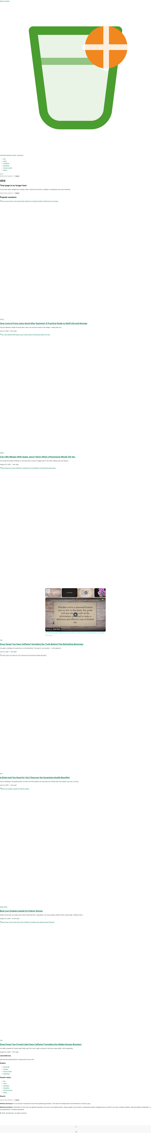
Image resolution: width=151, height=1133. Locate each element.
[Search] (0, 174)
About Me (6, 1067)
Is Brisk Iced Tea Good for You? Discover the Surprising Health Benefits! (35, 777)
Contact (5, 1069)
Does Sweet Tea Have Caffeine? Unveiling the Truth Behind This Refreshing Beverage (41, 644)
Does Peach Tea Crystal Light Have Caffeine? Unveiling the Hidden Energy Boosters (40, 1044)
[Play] (86, 592)
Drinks (5, 170)
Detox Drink (3, 907)
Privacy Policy (7, 1071)
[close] (76, 1126)
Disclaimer (6, 1074)
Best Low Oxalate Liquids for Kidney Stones (21, 911)
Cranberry (6, 163)
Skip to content (5, 1)
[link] (47, 600)
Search (17, 176)
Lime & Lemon (7, 168)
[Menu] (2, 174)
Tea (4, 159)
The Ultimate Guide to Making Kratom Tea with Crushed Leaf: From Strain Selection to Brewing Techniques (75, 600)
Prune (2, 319)
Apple (2, 452)
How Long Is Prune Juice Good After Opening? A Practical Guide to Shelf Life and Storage (43, 323)
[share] (102, 599)
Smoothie (6, 165)
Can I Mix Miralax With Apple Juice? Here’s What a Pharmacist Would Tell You (37, 457)
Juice (4, 161)
